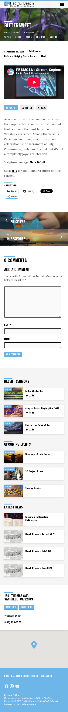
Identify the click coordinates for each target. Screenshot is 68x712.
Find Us (34, 675)
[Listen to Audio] (30, 395)
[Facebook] (6, 686)
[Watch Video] (26, 395)
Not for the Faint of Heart (39, 425)
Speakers (41, 37)
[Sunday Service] (13, 491)
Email (7, 339)
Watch (12, 107)
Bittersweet (29, 32)
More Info (11, 607)
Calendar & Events (20, 675)
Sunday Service (33, 488)
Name (7, 325)
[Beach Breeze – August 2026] (13, 536)
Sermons (16, 32)
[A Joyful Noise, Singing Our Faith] (13, 411)
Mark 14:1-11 (37, 162)
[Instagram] (12, 686)
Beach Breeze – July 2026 (38, 551)
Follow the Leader (34, 391)
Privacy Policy (11, 695)
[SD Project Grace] (13, 473)
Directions (26, 607)
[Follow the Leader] (13, 394)
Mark (44, 56)
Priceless (17, 221)
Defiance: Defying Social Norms (20, 56)
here (14, 170)
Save (43, 107)
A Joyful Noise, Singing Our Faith (42, 408)
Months (53, 37)
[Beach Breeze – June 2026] (13, 570)
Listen (28, 107)
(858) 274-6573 (12, 622)
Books (29, 37)
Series (18, 37)
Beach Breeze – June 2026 (38, 568)
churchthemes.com (26, 704)
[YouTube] (17, 686)
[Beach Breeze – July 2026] (13, 553)
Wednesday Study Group (37, 454)
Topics (7, 37)
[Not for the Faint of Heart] (13, 428)
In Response (16, 238)
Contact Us (46, 675)
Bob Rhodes (35, 51)
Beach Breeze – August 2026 (40, 534)
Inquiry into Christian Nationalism (37, 518)
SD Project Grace (34, 471)
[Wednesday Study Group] (13, 457)
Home (6, 32)
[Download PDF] (33, 395)
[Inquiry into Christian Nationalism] (13, 519)
